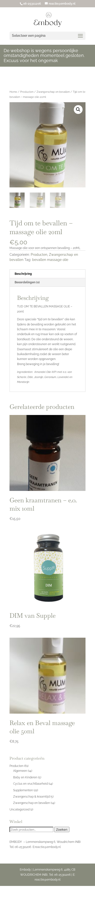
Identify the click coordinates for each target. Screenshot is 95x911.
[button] (78, 109)
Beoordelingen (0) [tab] (27, 282)
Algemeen (20, 771)
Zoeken (61, 829)
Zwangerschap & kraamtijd (31, 796)
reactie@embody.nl (48, 847)
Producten (26, 91)
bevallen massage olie (50, 260)
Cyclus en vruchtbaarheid (30, 783)
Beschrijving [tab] (23, 274)
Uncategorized (19, 809)
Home (13, 91)
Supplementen (23, 790)
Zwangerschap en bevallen (53, 91)
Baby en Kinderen (25, 777)
